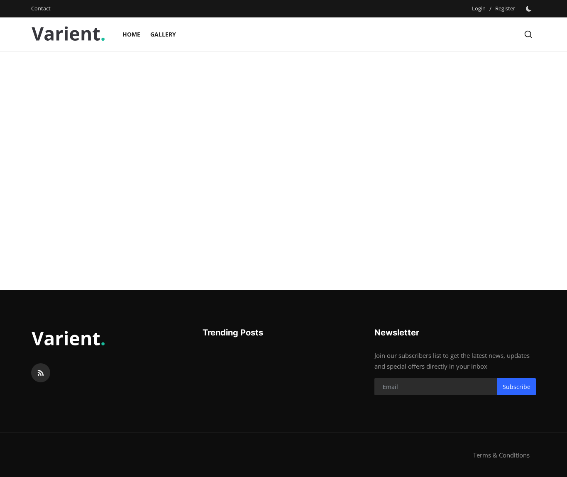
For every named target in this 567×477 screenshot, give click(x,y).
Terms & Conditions (501, 455)
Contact (41, 8)
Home (131, 34)
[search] (528, 34)
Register (505, 8)
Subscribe (516, 387)
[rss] (40, 372)
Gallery (163, 34)
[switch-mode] (529, 9)
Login (479, 8)
